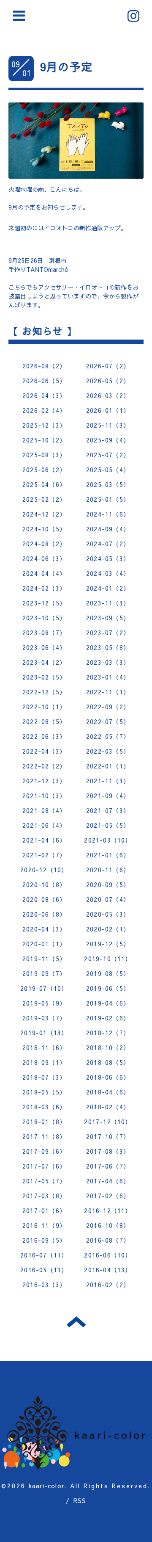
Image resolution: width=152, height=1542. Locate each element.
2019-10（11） (107, 958)
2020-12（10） (44, 869)
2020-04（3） (44, 929)
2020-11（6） (108, 869)
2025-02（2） (44, 499)
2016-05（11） (44, 1270)
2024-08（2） (44, 543)
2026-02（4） (44, 410)
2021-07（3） (108, 810)
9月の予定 (66, 66)
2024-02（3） (44, 588)
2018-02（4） (108, 1107)
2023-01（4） (108, 677)
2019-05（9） (44, 1003)
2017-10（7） (108, 1136)
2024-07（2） (108, 543)
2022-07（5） (108, 721)
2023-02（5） (44, 677)
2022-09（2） (108, 706)
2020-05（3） (108, 914)
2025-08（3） (44, 454)
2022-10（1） (44, 706)
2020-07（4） (108, 899)
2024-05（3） (108, 558)
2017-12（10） (107, 1121)
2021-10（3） (44, 795)
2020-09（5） (108, 884)
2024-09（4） (108, 529)
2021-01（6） (108, 855)
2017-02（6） (108, 1195)
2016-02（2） (108, 1284)
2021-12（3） (44, 781)
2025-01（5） (108, 499)
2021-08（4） (44, 810)
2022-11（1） (108, 692)
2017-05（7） (44, 1181)
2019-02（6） (108, 1018)
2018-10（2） (108, 1047)
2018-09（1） (44, 1062)
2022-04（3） (44, 751)
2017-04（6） (108, 1181)
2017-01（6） (44, 1210)
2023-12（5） (44, 603)
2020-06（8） (44, 914)
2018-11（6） (44, 1047)
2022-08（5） (44, 721)
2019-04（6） (108, 1003)
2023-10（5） (44, 617)
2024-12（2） (44, 514)
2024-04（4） (44, 573)
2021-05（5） (108, 825)
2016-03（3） (44, 1284)
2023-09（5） (108, 617)
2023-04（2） (44, 662)
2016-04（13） (107, 1270)
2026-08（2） (44, 366)
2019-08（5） (108, 973)
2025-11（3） (108, 425)
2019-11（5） (44, 958)
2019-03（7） (44, 1018)
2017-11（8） (44, 1136)
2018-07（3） (44, 1077)
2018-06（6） (108, 1077)
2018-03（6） (44, 1107)
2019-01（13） (44, 1032)
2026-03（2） (108, 395)
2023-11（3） (108, 603)
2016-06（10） (107, 1255)
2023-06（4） (44, 647)
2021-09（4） (108, 795)
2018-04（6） (108, 1092)
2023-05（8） (108, 647)
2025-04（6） (44, 484)
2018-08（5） (108, 1062)
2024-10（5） (44, 529)
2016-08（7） (108, 1240)
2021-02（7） (44, 855)
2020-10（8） (44, 884)
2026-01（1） (108, 410)
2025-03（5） (108, 484)
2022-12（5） (44, 692)
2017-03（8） (44, 1195)
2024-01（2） (108, 588)
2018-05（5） (44, 1092)
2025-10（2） (44, 440)
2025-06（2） (44, 469)
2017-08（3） (108, 1151)
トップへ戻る (76, 1321)
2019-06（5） (108, 988)
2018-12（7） (108, 1032)
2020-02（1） (108, 929)
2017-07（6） (44, 1166)
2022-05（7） (108, 736)
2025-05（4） (108, 469)
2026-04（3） (44, 395)
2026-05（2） (108, 380)
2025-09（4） (108, 440)
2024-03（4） (108, 573)
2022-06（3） (44, 736)
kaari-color (46, 1485)
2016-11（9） (44, 1225)
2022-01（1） (108, 766)
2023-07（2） (108, 632)
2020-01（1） (44, 944)
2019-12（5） (108, 944)
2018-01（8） (44, 1121)
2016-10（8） (108, 1225)
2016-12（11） (107, 1210)
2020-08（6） (44, 899)
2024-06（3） (44, 558)
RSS (80, 1500)
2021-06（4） (44, 825)
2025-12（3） (44, 425)
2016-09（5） (44, 1240)
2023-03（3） (108, 662)
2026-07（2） (108, 366)
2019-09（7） (44, 973)
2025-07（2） (108, 454)
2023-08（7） (44, 632)
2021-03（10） (107, 840)
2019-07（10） (44, 988)
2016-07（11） (44, 1255)
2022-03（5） (108, 751)
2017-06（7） (108, 1166)
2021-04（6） (44, 840)
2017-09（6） (44, 1151)
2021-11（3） (108, 781)
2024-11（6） (108, 514)
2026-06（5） (44, 380)
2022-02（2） (44, 766)
